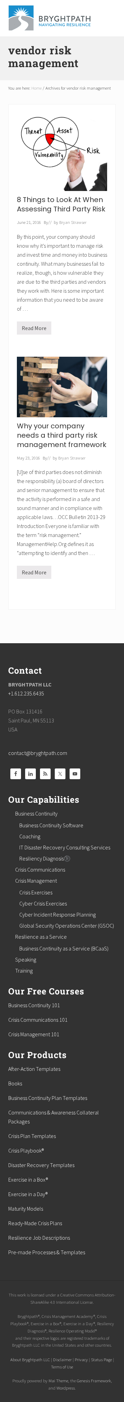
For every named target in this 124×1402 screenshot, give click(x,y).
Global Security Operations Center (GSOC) (66, 925)
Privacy (81, 1359)
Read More (34, 330)
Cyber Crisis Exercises (43, 903)
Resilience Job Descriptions (39, 1237)
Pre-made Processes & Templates (46, 1252)
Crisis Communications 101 (38, 1019)
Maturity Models (25, 1208)
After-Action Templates (34, 1068)
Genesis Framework (94, 1380)
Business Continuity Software (51, 825)
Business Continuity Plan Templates (47, 1097)
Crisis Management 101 (33, 1034)
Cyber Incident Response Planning (57, 914)
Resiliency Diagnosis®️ (45, 858)
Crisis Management (36, 880)
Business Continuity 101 (34, 1005)
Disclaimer (62, 1359)
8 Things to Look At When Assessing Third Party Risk (61, 204)
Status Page (101, 1359)
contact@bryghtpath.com (37, 752)
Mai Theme (58, 1380)
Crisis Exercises (35, 892)
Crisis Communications (40, 869)
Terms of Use (62, 1366)
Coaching (29, 836)
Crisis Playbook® (26, 1150)
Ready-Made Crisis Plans (35, 1223)
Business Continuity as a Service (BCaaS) (63, 948)
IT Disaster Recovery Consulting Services (64, 847)
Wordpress (65, 1388)
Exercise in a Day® (28, 1194)
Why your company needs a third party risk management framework (61, 435)
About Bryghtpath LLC (30, 1359)
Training (24, 970)
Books (15, 1083)
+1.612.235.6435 (26, 693)
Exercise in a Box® (28, 1179)
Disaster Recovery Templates (41, 1165)
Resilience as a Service (41, 936)
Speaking (25, 959)
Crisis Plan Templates (32, 1135)
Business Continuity (36, 813)
